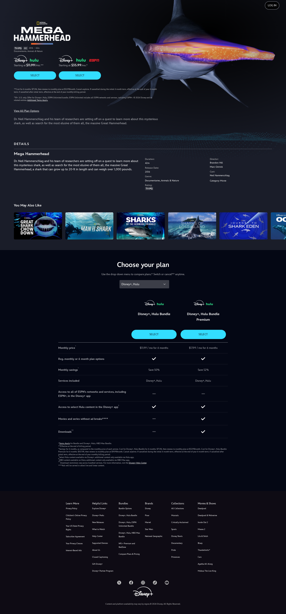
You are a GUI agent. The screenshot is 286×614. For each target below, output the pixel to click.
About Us (96, 550)
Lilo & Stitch (203, 536)
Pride (173, 550)
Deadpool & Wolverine (207, 515)
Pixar (147, 515)
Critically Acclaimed (179, 522)
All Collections (177, 508)
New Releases (98, 522)
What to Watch (98, 529)
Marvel (148, 522)
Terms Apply (64, 443)
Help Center (97, 536)
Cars (200, 557)
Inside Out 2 (203, 522)
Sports (174, 529)
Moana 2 (201, 529)
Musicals (175, 515)
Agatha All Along (205, 564)
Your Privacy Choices (74, 543)
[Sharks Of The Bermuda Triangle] (141, 225)
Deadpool (202, 508)
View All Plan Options (26, 110)
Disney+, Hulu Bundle (128, 515)
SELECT (35, 75)
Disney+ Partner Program (102, 571)
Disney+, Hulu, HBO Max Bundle (129, 535)
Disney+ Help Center (137, 463)
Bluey (200, 543)
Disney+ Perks (98, 515)
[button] (103, 503)
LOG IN (272, 5)
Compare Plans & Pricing (129, 554)
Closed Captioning (100, 557)
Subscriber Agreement (75, 536)
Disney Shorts (177, 536)
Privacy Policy (71, 508)
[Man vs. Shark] (89, 225)
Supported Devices (100, 543)
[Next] (279, 225)
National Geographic (153, 536)
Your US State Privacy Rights (75, 528)
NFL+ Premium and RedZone (127, 545)
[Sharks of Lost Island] (192, 225)
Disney (148, 508)
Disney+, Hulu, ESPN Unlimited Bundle (127, 524)
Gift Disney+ (97, 564)
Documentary (176, 543)
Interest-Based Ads (74, 550)
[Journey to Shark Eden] (243, 225)
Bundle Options (125, 508)
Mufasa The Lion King (207, 571)
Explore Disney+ (99, 508)
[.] (119, 583)
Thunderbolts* (204, 550)
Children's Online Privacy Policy (76, 517)
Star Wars (149, 529)
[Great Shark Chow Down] (38, 225)
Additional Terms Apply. (37, 100)
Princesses (175, 557)
